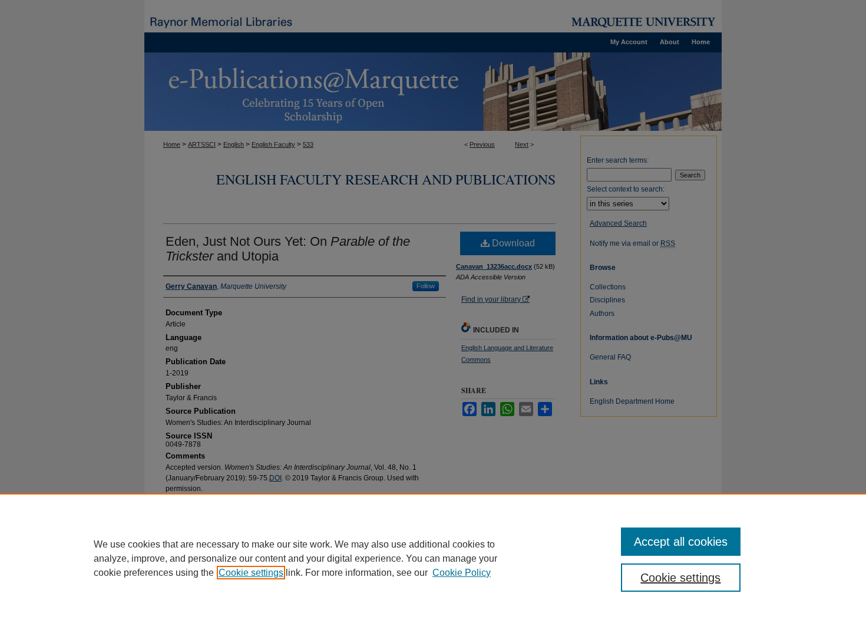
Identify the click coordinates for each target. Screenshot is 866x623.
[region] (433, 558)
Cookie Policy (461, 573)
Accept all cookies (681, 541)
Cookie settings (251, 573)
